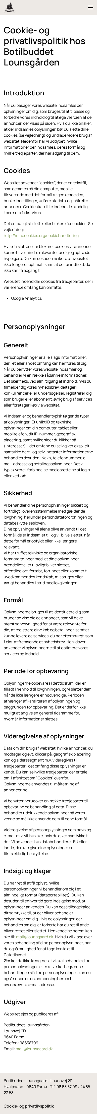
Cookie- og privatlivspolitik (29, 1106)
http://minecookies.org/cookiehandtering (41, 235)
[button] (90, 7)
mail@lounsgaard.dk (34, 936)
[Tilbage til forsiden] (9, 7)
